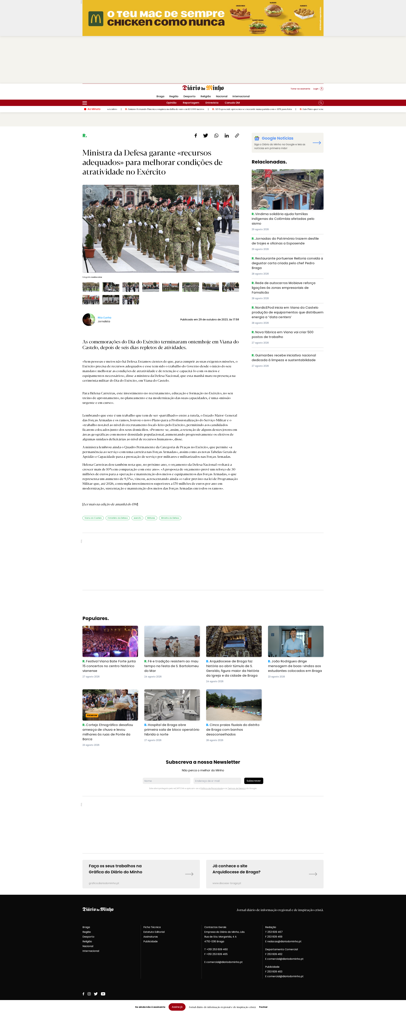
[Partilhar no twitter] (205, 136)
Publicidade (150, 941)
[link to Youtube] (103, 993)
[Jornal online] (98, 90)
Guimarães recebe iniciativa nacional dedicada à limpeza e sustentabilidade (283, 356)
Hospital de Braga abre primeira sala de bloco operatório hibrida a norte (170, 693)
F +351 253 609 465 (216, 954)
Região (173, 96)
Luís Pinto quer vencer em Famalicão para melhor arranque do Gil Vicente (293, 109)
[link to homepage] (203, 88)
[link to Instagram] (89, 993)
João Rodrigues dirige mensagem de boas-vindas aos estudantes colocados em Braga (294, 631)
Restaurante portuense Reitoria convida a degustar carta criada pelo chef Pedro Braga (285, 259)
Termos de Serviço (237, 788)
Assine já (177, 1007)
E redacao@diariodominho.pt (283, 941)
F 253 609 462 (273, 954)
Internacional (241, 96)
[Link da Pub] (203, 18)
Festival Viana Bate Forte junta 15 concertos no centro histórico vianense (107, 629)
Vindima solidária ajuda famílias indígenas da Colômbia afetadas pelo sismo (281, 173)
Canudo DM (232, 103)
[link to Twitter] (96, 993)
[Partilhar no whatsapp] (216, 136)
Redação (270, 927)
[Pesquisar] (321, 102)
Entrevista (212, 103)
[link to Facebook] (83, 993)
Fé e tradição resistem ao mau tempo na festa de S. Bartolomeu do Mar (170, 629)
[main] (203, 510)
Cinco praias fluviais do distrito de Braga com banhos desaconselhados (232, 693)
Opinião (171, 103)
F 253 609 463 (273, 971)
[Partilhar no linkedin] (227, 136)
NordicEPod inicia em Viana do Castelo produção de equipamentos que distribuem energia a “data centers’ (287, 309)
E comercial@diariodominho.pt (223, 962)
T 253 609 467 (274, 932)
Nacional (221, 96)
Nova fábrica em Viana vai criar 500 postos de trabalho (287, 331)
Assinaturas (150, 937)
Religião (206, 96)
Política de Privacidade (211, 788)
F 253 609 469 (273, 937)
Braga (160, 96)
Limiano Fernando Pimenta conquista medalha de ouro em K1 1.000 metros (119, 109)
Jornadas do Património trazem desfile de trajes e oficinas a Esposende (284, 240)
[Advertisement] (203, 60)
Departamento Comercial (281, 949)
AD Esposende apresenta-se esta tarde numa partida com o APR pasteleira (207, 109)
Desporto (189, 96)
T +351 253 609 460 (216, 949)
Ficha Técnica (152, 927)
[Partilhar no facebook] (196, 136)
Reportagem (191, 103)
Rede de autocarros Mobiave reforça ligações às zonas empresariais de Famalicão (287, 284)
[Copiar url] (237, 136)
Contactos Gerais (215, 927)
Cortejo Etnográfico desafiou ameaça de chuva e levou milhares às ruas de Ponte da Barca (109, 695)
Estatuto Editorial (154, 932)
